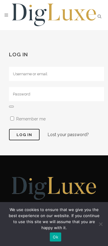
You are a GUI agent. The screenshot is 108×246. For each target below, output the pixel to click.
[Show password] (11, 106)
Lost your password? (68, 134)
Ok (55, 237)
